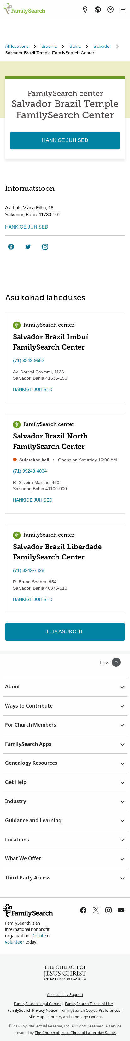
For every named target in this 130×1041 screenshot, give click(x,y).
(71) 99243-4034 (30, 471)
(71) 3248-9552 (28, 360)
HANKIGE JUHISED (65, 140)
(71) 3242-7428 (28, 570)
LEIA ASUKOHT (65, 631)
